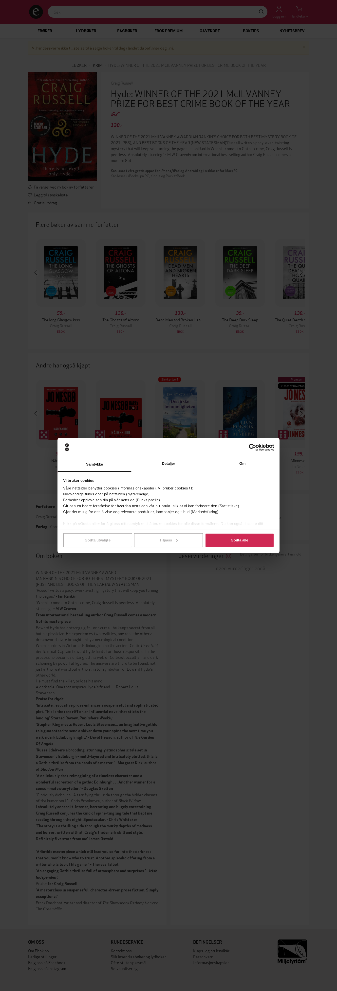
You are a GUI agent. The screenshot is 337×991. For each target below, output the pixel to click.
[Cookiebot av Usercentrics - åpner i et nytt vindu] (252, 447)
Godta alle (239, 540)
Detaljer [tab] (168, 463)
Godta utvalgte (97, 540)
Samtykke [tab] (94, 464)
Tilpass (165, 540)
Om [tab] (242, 463)
